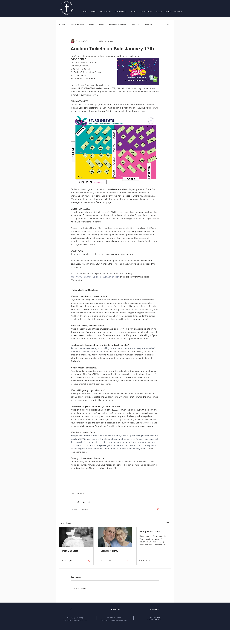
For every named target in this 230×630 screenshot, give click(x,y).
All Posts (62, 25)
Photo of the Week (77, 25)
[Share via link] (89, 502)
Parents (92, 25)
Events (101, 25)
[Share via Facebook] (72, 502)
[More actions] (157, 41)
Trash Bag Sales (70, 551)
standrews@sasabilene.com (116, 620)
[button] (168, 25)
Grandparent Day (109, 551)
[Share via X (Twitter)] (78, 502)
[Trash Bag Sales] (76, 537)
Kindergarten (135, 25)
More (147, 25)
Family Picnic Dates (149, 531)
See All (168, 523)
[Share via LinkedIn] (83, 502)
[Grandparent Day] (115, 537)
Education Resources (117, 25)
